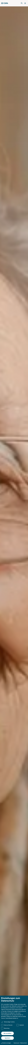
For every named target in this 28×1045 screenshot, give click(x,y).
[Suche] (21, 3)
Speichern (7, 1038)
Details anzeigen (6, 1043)
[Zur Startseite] (4, 3)
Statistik (21, 1025)
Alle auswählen (7, 1033)
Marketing (6, 1028)
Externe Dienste (8, 1025)
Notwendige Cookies (9, 1022)
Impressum (16, 1043)
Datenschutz (23, 1043)
